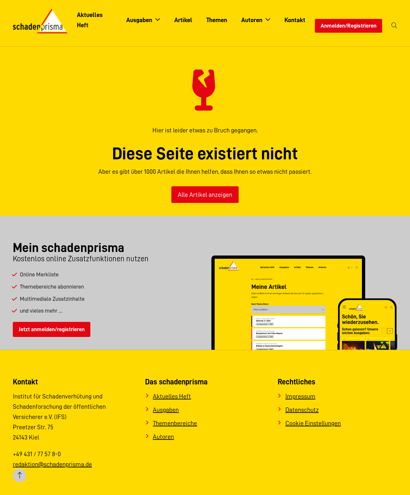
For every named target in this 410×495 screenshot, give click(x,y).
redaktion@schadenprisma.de (52, 464)
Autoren (163, 436)
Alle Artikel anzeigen (205, 194)
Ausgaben (166, 410)
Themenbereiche (175, 423)
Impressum (300, 396)
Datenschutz (302, 410)
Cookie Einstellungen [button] (313, 423)
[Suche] (394, 25)
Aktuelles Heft (172, 396)
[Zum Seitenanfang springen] (19, 475)
